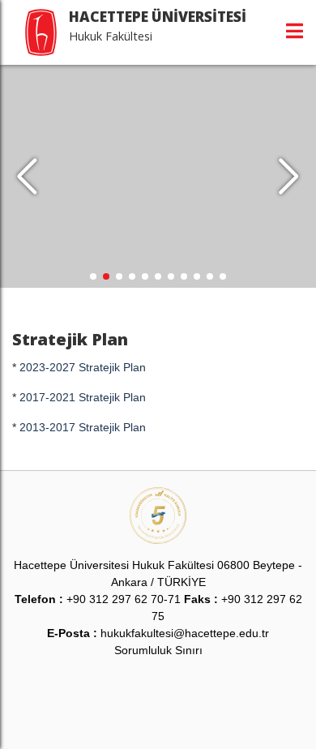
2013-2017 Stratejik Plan (82, 427)
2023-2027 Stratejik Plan (82, 367)
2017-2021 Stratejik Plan (82, 397)
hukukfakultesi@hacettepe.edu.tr (184, 633)
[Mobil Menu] (294, 30)
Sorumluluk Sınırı (158, 650)
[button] (289, 177)
